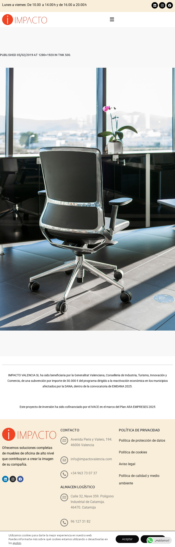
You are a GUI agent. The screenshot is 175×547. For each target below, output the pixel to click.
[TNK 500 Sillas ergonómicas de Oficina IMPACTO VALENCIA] (87, 199)
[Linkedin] (155, 5)
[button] (112, 20)
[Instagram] (162, 5)
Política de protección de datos (142, 440)
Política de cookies (133, 452)
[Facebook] (169, 5)
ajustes (17, 542)
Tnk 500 (64, 55)
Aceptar (127, 539)
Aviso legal (127, 464)
